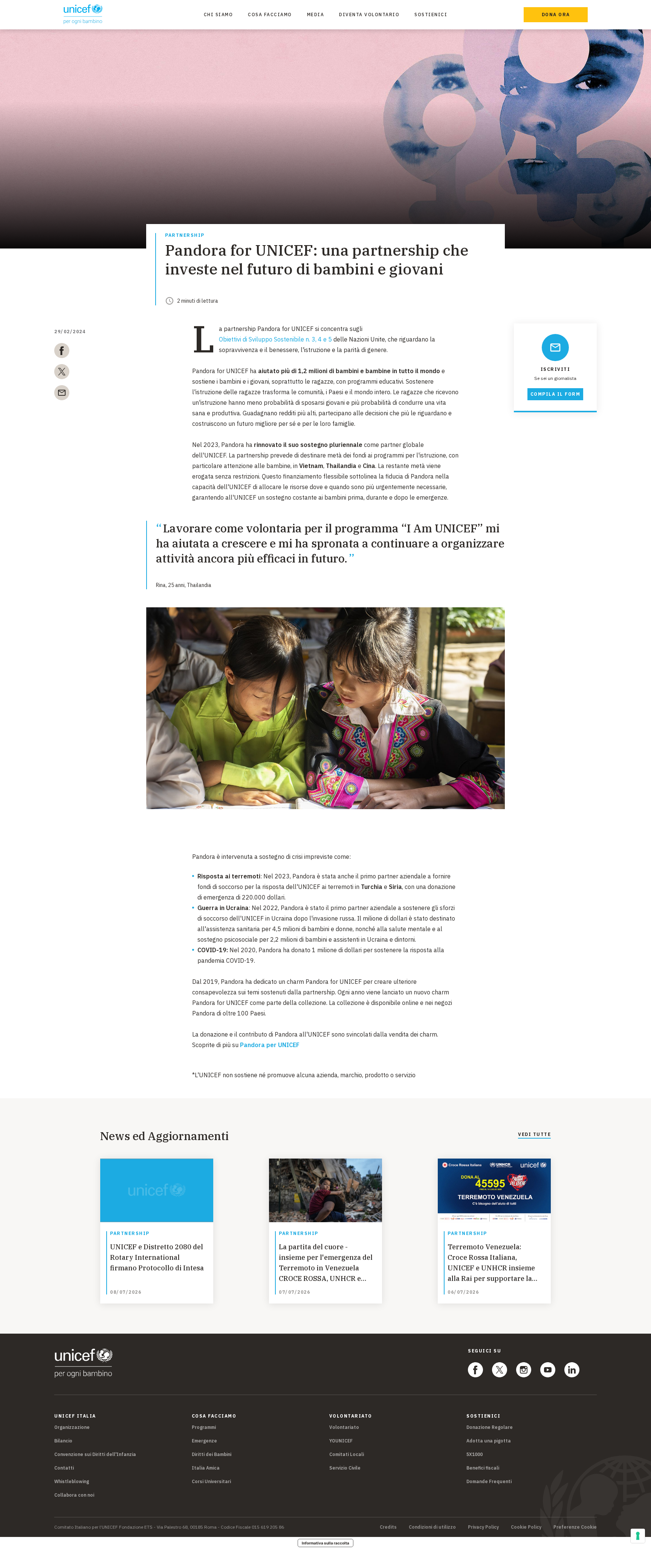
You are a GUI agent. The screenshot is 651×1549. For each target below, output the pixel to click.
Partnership (185, 235)
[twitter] (61, 373)
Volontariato (344, 1427)
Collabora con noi (74, 1495)
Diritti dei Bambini (211, 1454)
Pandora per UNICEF (270, 1045)
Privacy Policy (483, 1527)
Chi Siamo (218, 14)
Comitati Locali (346, 1454)
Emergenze (204, 1441)
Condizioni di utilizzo (432, 1527)
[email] (61, 394)
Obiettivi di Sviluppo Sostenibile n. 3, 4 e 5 (275, 339)
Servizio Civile (345, 1468)
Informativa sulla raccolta (325, 1543)
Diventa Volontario (369, 14)
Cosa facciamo (270, 14)
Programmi (204, 1427)
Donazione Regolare (489, 1427)
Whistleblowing (71, 1481)
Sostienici (430, 14)
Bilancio (63, 1441)
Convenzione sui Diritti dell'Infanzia (95, 1454)
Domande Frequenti (489, 1481)
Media (315, 14)
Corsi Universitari (211, 1481)
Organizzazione (72, 1427)
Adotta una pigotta (488, 1441)
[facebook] (61, 352)
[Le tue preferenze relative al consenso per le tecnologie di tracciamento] (638, 1536)
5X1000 (474, 1454)
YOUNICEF (341, 1441)
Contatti (64, 1468)
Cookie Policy (526, 1527)
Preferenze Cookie (575, 1527)
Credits (388, 1527)
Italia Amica (206, 1468)
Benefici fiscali (482, 1468)
